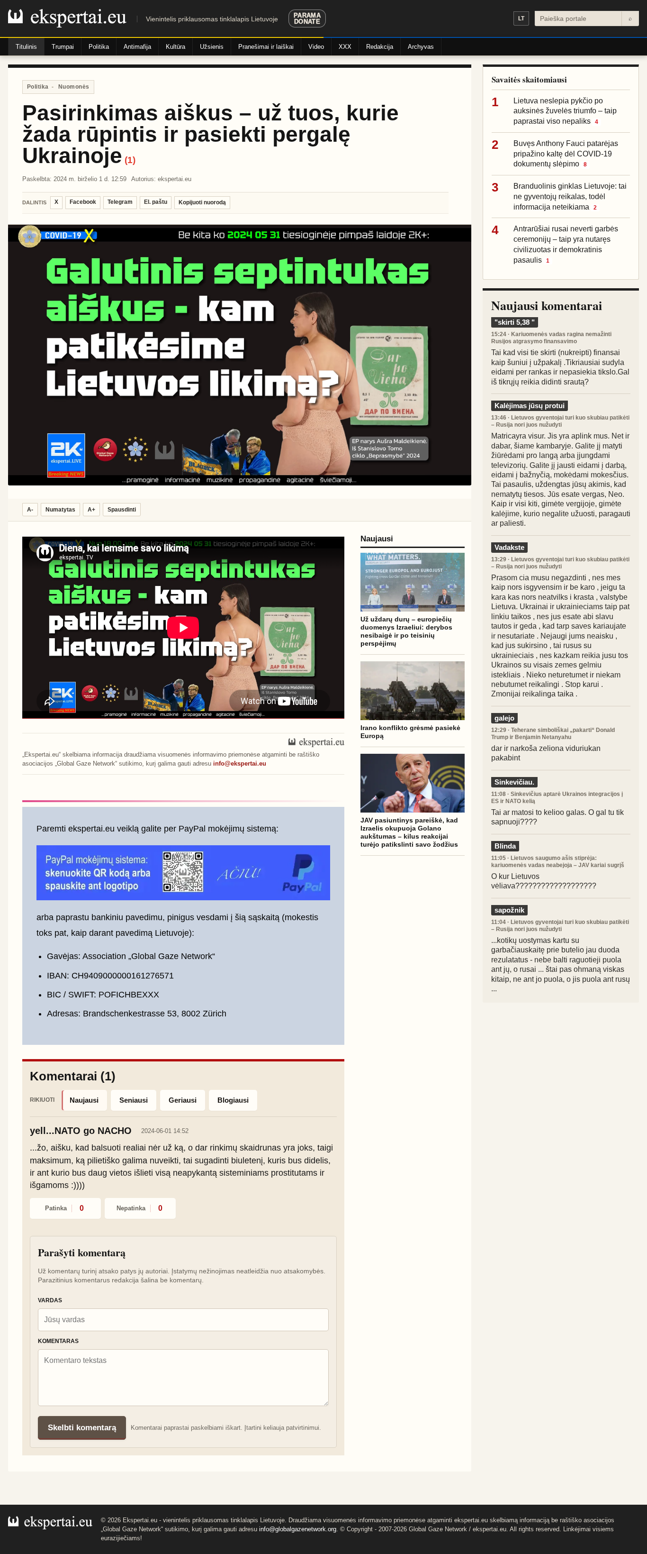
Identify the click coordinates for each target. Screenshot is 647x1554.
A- (30, 509)
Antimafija (137, 46)
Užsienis (212, 46)
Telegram (120, 202)
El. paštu (155, 202)
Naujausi (84, 1100)
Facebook (83, 202)
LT (521, 18)
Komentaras (58, 1341)
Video (316, 46)
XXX (345, 46)
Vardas (50, 1300)
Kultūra (175, 46)
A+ (91, 509)
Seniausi (133, 1100)
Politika (99, 46)
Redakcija (379, 46)
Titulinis (26, 46)
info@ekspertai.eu (239, 763)
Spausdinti (122, 509)
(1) (130, 160)
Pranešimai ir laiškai (266, 46)
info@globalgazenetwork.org (297, 1529)
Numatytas (60, 509)
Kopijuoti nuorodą (202, 202)
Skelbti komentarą (82, 1427)
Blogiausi (233, 1100)
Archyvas (421, 46)
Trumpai (63, 46)
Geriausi (183, 1100)
